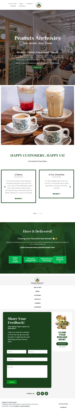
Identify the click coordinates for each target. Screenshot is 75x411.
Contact (37, 299)
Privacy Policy (63, 404)
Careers (13, 6)
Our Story (13, 4)
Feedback (63, 407)
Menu (21, 4)
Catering (29, 4)
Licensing (22, 6)
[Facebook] (38, 393)
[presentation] (4, 186)
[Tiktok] (46, 393)
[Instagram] (42, 393)
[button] (34, 213)
